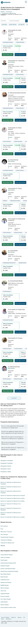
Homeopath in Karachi (6, 466)
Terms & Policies (5, 617)
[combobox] (4, 20)
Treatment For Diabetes (6, 540)
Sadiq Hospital (4, 601)
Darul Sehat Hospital (5, 574)
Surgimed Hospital (5, 593)
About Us (13, 617)
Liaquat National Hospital (7, 554)
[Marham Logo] (5, 3)
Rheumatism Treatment (6, 531)
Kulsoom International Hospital (8, 568)
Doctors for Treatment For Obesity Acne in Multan (13, 501)
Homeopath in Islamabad (7, 463)
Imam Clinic (3, 590)
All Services (9, 11)
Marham (3, 11)
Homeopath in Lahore (6, 468)
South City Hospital (5, 557)
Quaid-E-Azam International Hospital (9, 571)
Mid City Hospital (5, 588)
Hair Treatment (4, 526)
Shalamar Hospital (5, 565)
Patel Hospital (4, 560)
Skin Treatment (4, 534)
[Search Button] (26, 20)
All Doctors (8, 619)
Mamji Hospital (4, 576)
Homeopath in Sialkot (6, 471)
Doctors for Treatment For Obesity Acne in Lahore (13, 498)
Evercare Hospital (5, 596)
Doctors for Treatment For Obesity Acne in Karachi (13, 495)
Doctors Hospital (5, 604)
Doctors (19, 617)
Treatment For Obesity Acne (9, 13)
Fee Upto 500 (21, 24)
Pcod (2, 529)
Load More (14, 398)
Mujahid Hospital (5, 585)
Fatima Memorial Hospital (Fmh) (8, 563)
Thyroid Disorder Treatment (7, 537)
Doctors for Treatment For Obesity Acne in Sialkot (13, 517)
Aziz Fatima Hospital (6, 599)
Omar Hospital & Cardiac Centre (8, 607)
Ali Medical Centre (5, 579)
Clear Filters (4, 24)
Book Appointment (20, 54)
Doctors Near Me (12, 24)
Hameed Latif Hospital (6, 582)
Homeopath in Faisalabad (7, 460)
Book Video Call (7, 54)
